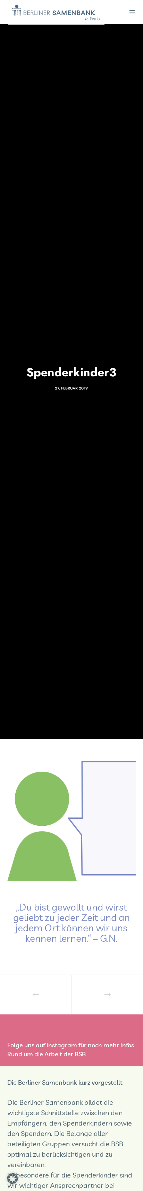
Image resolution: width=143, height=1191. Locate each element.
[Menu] (130, 12)
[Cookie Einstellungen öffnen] (12, 1181)
